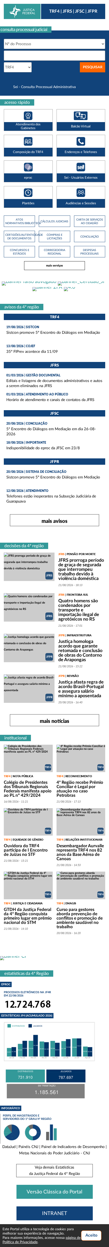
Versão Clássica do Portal (54, 1191)
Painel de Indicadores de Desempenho (73, 1147)
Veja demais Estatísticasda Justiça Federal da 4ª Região (54, 1171)
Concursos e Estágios (19, 252)
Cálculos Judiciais (54, 221)
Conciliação (89, 236)
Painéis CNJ (28, 1147)
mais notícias (54, 721)
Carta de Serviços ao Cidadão (89, 221)
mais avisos (54, 521)
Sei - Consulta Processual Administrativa (44, 87)
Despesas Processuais (89, 252)
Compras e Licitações (54, 237)
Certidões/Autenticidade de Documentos (19, 237)
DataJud (8, 1147)
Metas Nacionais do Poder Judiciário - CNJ (54, 1153)
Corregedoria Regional (54, 252)
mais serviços (54, 265)
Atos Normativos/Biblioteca (19, 221)
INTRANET (54, 1213)
